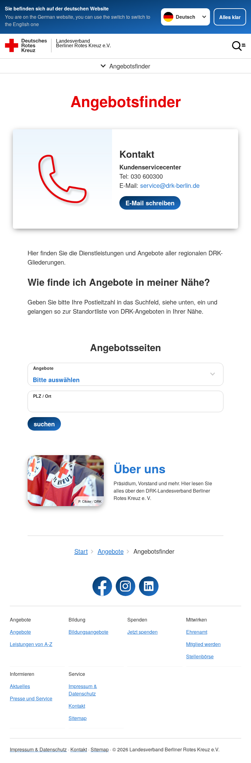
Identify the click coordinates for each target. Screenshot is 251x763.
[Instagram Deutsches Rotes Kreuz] (125, 586)
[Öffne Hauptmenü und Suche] (238, 46)
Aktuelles (20, 686)
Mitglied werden (203, 644)
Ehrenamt (196, 631)
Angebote (43, 368)
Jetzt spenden (142, 631)
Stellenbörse (200, 656)
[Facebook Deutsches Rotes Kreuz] (102, 586)
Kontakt (77, 705)
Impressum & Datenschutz (83, 690)
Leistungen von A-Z (31, 644)
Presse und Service (31, 698)
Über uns (140, 468)
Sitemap (78, 718)
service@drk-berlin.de (170, 185)
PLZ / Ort (42, 396)
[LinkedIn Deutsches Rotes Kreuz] (149, 586)
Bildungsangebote (88, 631)
